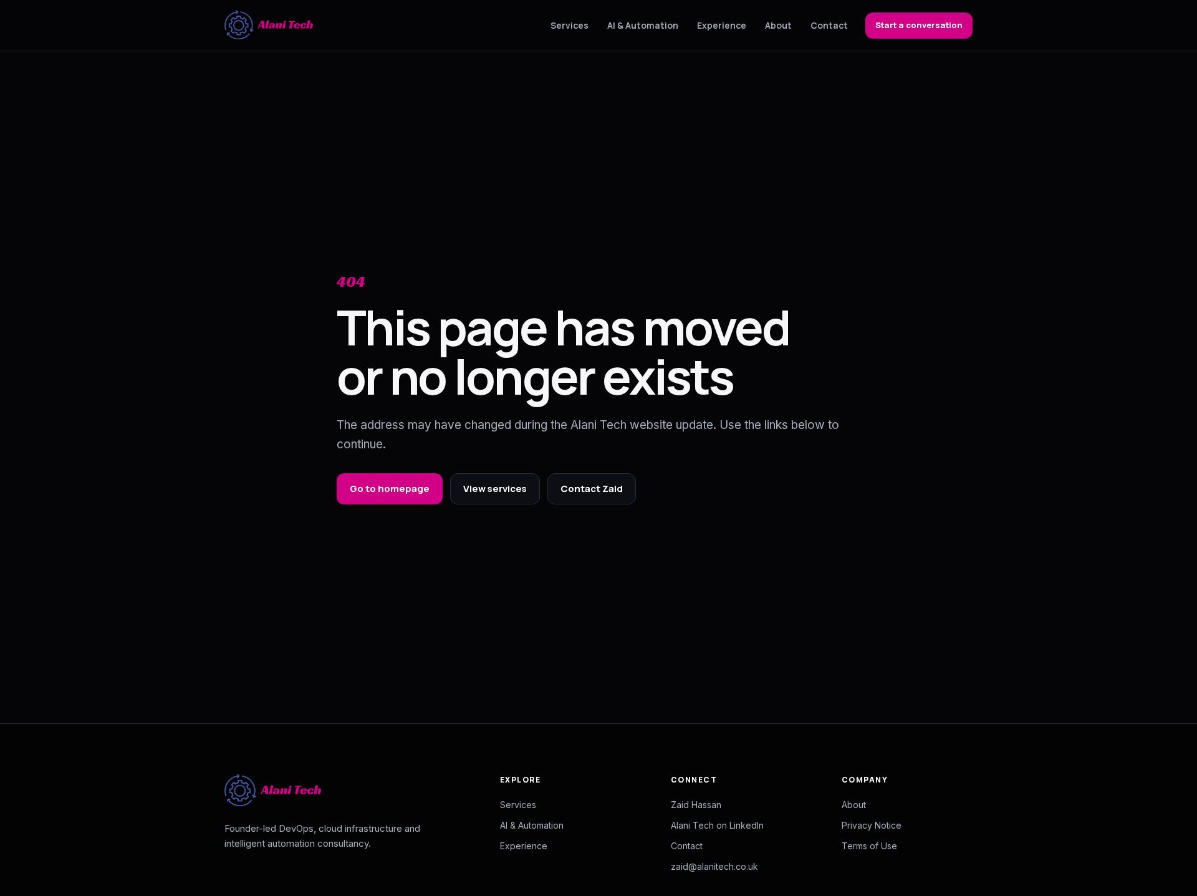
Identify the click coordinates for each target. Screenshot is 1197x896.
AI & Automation (642, 25)
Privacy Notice (871, 825)
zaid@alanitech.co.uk (714, 866)
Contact (829, 25)
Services (569, 25)
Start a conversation (919, 25)
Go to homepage (390, 488)
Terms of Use (869, 846)
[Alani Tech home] (268, 25)
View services (495, 488)
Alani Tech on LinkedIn (717, 825)
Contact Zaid (591, 488)
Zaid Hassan (696, 804)
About (778, 25)
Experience (721, 25)
